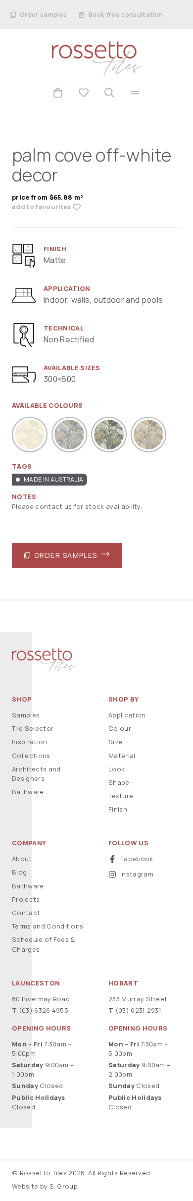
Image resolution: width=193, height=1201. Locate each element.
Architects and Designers (36, 773)
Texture (120, 795)
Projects (26, 899)
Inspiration (30, 741)
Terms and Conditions (47, 926)
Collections (31, 755)
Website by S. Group (45, 1186)
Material (122, 755)
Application (127, 714)
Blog (19, 872)
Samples (26, 714)
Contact (26, 912)
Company (29, 843)
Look (116, 768)
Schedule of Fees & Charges (43, 944)
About (22, 858)
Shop (22, 699)
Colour (119, 728)
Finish (117, 809)
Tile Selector (32, 728)
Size (115, 741)
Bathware (28, 791)
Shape (119, 782)
